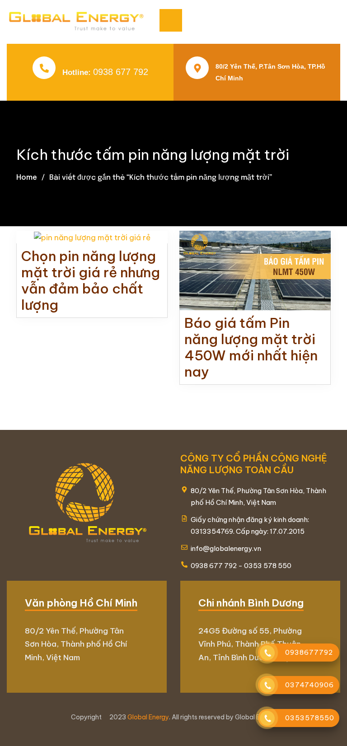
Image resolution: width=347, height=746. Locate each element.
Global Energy (148, 717)
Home (26, 177)
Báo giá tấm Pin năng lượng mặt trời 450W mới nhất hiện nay (251, 347)
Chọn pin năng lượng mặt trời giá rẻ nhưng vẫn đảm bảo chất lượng (90, 280)
